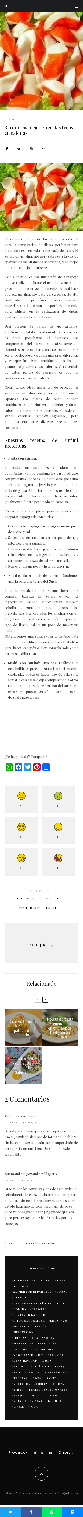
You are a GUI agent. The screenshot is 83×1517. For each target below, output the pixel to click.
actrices (42, 1280)
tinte (18, 1389)
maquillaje (23, 1355)
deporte (39, 1309)
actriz (61, 1280)
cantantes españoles (32, 1303)
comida (20, 1309)
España (41, 1326)
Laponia (20, 1349)
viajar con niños (46, 1401)
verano (19, 1401)
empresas (21, 1326)
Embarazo (59, 1320)
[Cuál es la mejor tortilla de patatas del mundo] (23, 1027)
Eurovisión (23, 1332)
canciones (23, 1297)
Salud (51, 1378)
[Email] (43, 149)
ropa (37, 1378)
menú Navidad (25, 1360)
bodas (62, 1291)
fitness (39, 1343)
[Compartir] (7, 149)
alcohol (21, 1286)
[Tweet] (18, 149)
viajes (18, 1406)
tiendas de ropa (50, 1383)
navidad (20, 1366)
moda (47, 1360)
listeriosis (43, 1349)
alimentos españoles (32, 1291)
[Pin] (31, 149)
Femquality (41, 944)
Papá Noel (41, 1366)
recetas (20, 1378)
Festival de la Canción (34, 1338)
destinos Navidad (29, 1314)
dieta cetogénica (29, 1320)
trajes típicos (26, 1395)
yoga (33, 1406)
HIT (54, 1343)
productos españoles (46, 1372)
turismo (52, 1395)
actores (21, 1280)
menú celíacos (51, 1355)
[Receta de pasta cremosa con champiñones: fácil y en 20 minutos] (60, 1027)
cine (61, 1303)
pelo (17, 1372)
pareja (60, 1366)
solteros (21, 1383)
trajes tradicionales (48, 1389)
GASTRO (10, 119)
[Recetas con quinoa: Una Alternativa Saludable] (23, 1065)
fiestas (20, 1343)
